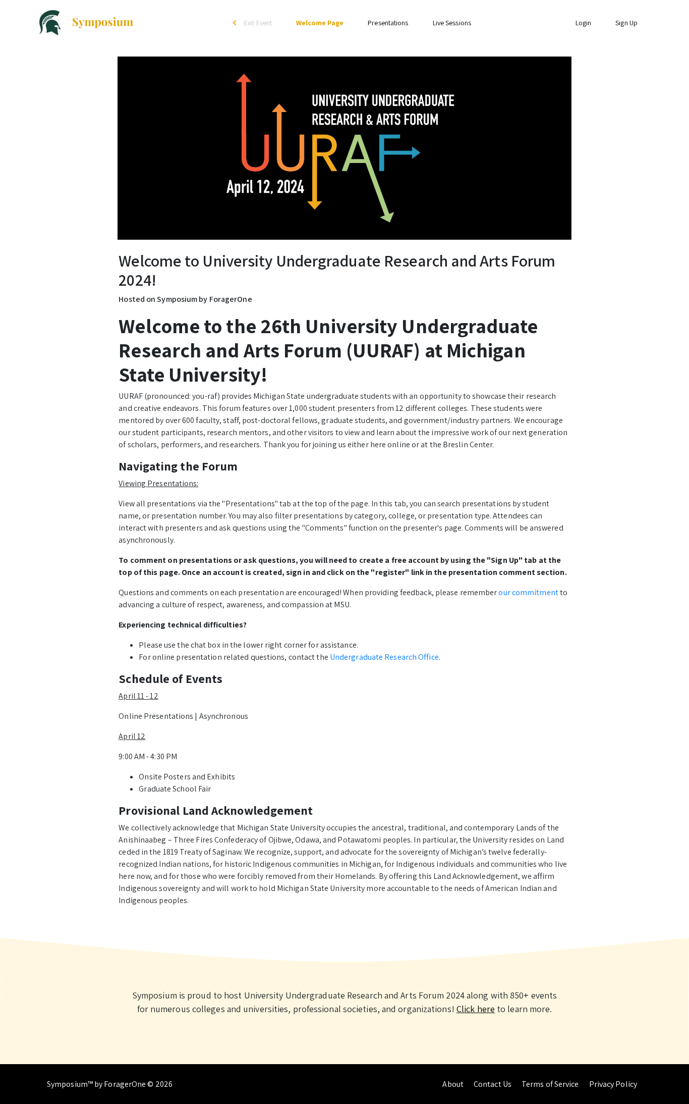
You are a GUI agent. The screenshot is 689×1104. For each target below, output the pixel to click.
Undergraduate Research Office (384, 657)
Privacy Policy (613, 1084)
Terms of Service (550, 1084)
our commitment (528, 592)
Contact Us (492, 1084)
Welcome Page (319, 22)
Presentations (388, 22)
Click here (475, 1009)
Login (584, 22)
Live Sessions (452, 22)
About (453, 1084)
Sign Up (626, 22)
